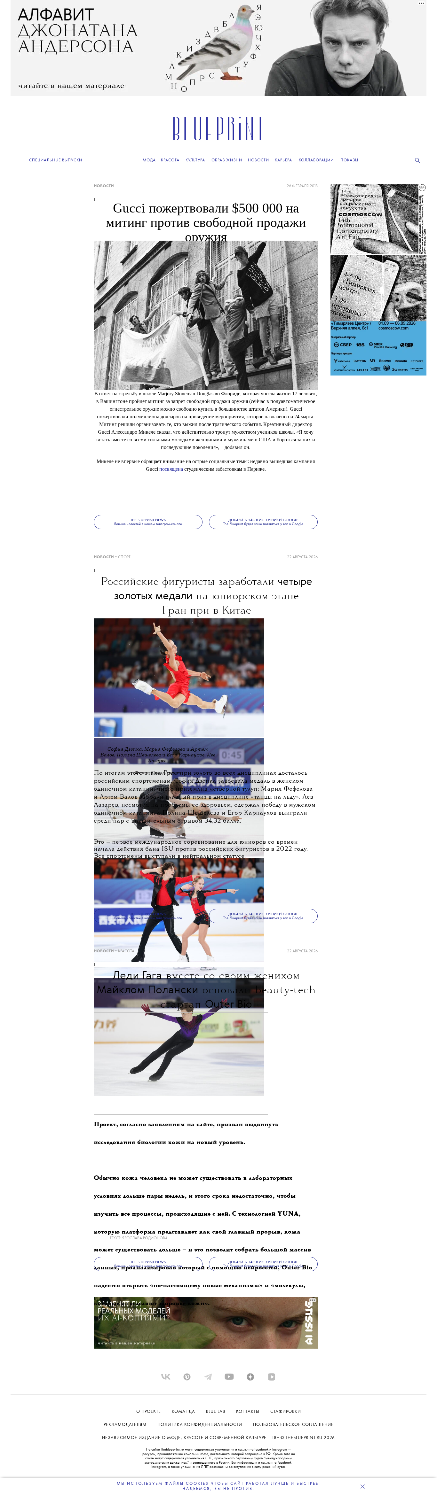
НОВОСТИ (104, 186)
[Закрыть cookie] (362, 1486)
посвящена (171, 469)
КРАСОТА (126, 951)
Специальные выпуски (55, 160)
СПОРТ (124, 557)
